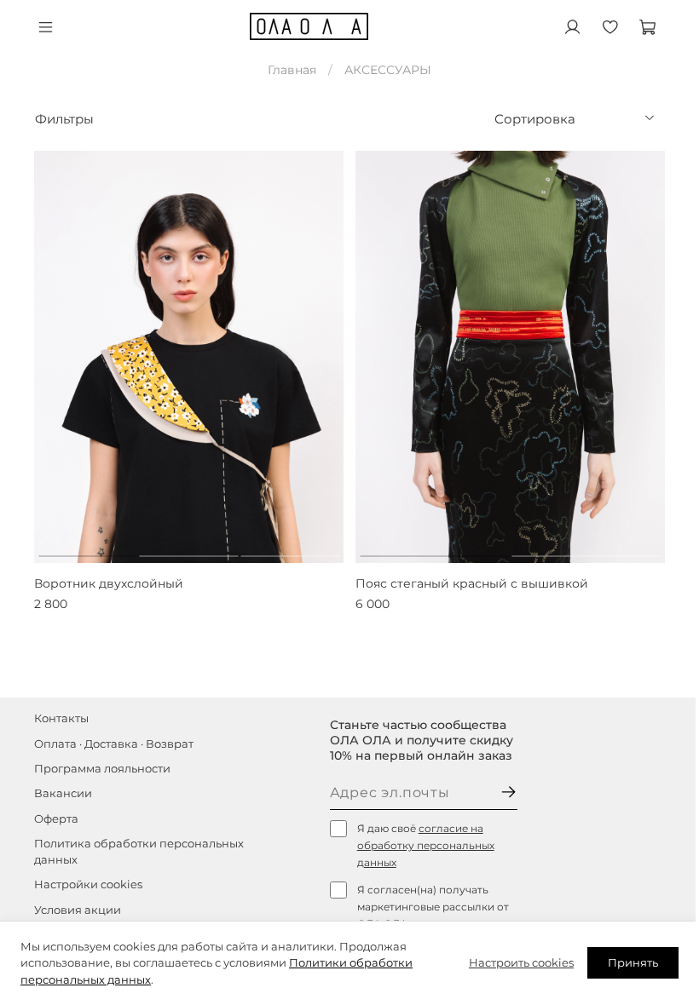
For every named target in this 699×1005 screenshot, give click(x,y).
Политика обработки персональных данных (139, 851)
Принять (633, 962)
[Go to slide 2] (189, 549)
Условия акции (77, 910)
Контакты (61, 718)
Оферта (56, 819)
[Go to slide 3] (290, 549)
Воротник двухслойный (108, 583)
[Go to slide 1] (88, 549)
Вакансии (63, 793)
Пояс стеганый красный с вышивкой (471, 583)
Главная (292, 70)
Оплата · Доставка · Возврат (114, 744)
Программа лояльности (102, 768)
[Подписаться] (508, 793)
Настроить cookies (521, 962)
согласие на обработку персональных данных (425, 845)
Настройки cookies (88, 884)
